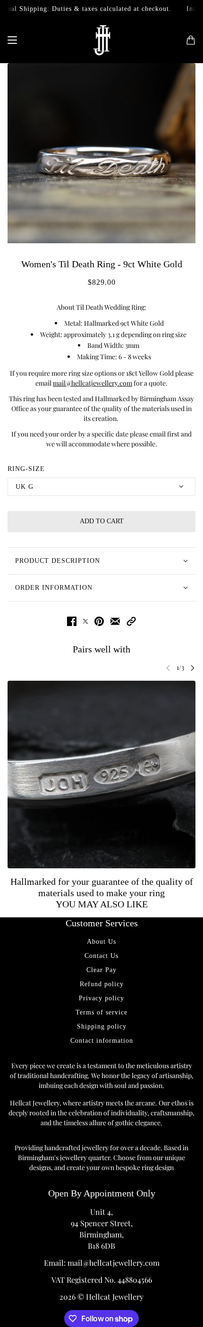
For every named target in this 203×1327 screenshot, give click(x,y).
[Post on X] (85, 621)
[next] (192, 667)
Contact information (101, 1040)
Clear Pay (101, 969)
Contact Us (101, 955)
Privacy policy (101, 998)
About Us (101, 941)
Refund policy (102, 984)
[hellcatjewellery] (101, 40)
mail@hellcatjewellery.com (92, 383)
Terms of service (101, 1012)
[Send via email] (115, 621)
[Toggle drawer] (12, 40)
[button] (131, 621)
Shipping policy (102, 1026)
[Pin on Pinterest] (99, 621)
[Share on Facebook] (71, 621)
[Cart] (190, 40)
